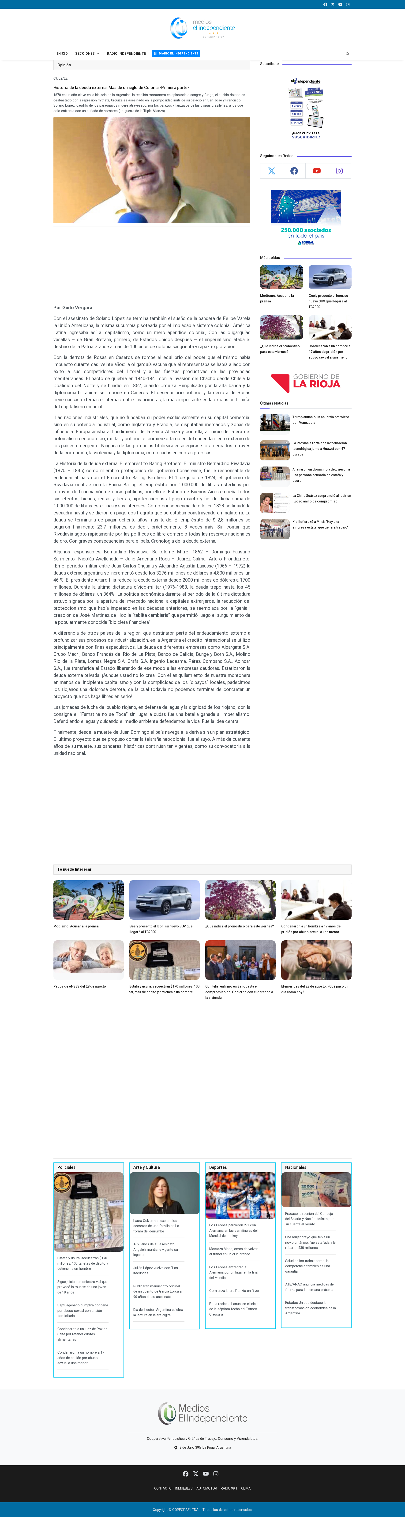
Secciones (85, 53)
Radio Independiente (126, 53)
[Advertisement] (151, 263)
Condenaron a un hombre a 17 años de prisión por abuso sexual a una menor (329, 351)
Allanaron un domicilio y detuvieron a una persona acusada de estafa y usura (321, 475)
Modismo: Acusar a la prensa (76, 926)
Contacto (163, 1488)
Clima (246, 1488)
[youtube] (340, 4)
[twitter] (333, 4)
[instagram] (348, 4)
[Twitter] (196, 1473)
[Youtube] (206, 1473)
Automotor (206, 1488)
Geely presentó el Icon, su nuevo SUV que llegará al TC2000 (328, 301)
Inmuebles (184, 1488)
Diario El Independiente (178, 53)
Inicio (62, 53)
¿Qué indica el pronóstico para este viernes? (239, 926)
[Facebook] (186, 1473)
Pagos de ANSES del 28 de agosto (79, 986)
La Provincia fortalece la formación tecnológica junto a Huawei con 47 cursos (319, 448)
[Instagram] (216, 1473)
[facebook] (325, 4)
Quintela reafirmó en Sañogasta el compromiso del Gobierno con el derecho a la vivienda (239, 992)
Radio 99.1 (229, 1488)
